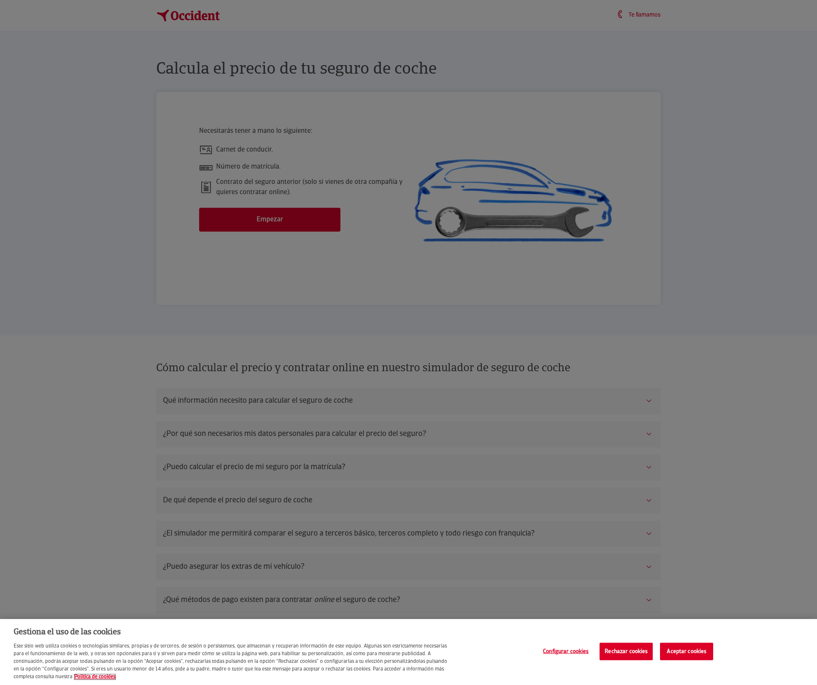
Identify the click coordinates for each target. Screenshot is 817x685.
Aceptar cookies (686, 651)
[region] (408, 652)
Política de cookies (94, 676)
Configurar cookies (565, 651)
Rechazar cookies (626, 651)
